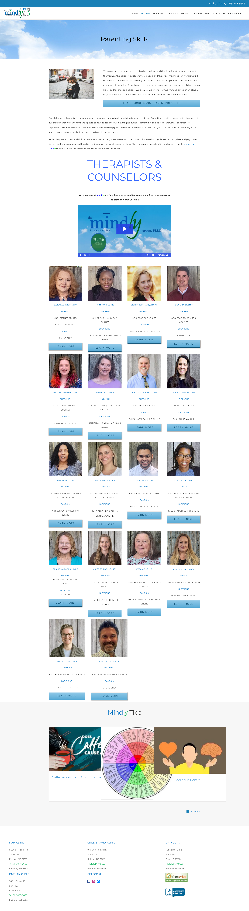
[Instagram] (93, 881)
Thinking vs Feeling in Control (179, 780)
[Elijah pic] (144, 442)
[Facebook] (88, 881)
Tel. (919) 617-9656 (18, 864)
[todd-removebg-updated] (109, 620)
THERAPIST (105, 399)
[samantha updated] (65, 355)
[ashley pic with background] (183, 531)
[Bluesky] (98, 881)
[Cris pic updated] (104, 355)
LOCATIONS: (109, 681)
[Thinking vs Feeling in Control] (190, 750)
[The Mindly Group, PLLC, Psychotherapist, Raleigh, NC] (175, 892)
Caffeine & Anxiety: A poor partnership (80, 777)
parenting (189, 144)
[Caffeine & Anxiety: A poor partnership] (85, 749)
